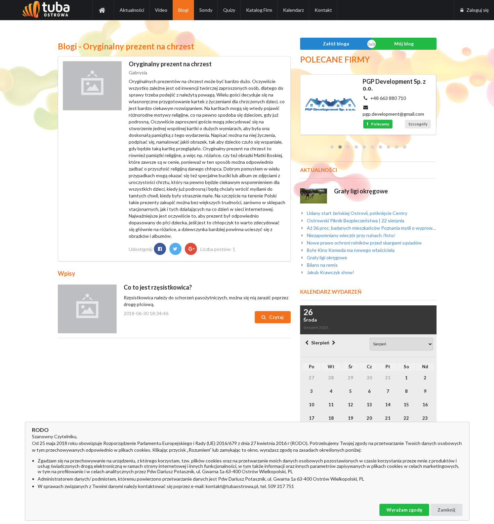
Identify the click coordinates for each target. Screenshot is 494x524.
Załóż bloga (336, 43)
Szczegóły (433, 117)
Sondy (205, 10)
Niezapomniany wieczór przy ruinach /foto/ (350, 235)
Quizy (229, 10)
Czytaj (276, 317)
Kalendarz (293, 10)
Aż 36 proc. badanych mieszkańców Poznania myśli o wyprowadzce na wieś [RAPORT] (371, 228)
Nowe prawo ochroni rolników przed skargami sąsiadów (364, 243)
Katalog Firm (259, 10)
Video (161, 10)
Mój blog (404, 43)
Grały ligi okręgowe (361, 191)
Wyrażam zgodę (404, 510)
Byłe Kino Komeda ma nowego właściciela (350, 250)
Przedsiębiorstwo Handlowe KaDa (402, 84)
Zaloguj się (477, 10)
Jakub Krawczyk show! (330, 272)
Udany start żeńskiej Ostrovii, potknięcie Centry (356, 213)
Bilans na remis (322, 265)
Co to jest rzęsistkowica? (158, 287)
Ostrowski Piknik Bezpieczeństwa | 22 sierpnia (355, 220)
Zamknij (446, 510)
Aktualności (132, 10)
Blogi (183, 10)
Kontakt (323, 10)
